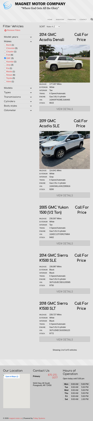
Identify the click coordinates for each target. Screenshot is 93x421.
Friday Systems (39, 418)
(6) (9, 55)
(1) (10, 45)
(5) (11, 48)
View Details (64, 109)
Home (49, 19)
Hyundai (10, 62)
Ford (8, 55)
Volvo (8, 82)
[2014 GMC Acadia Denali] (64, 82)
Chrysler (10, 52)
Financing (72, 19)
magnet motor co (15, 418)
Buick (8, 45)
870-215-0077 (53, 376)
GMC (8, 58)
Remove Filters (13, 30)
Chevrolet (10, 48)
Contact (83, 19)
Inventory (60, 19)
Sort (42, 27)
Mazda (9, 71)
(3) (9, 65)
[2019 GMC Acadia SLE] (64, 168)
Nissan (9, 75)
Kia (7, 68)
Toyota (9, 78)
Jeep (8, 65)
